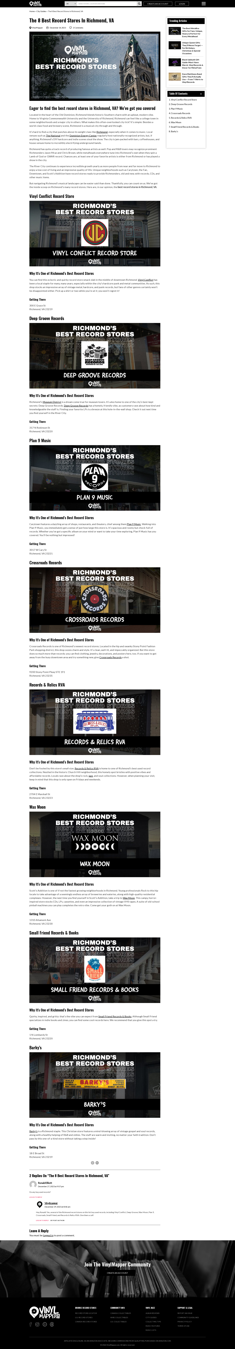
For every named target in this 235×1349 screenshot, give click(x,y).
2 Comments (78, 27)
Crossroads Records (110, 657)
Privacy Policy (184, 1322)
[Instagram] (37, 1324)
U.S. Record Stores (84, 1317)
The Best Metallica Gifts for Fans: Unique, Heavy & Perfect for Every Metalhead (192, 32)
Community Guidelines (188, 1317)
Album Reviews (152, 1313)
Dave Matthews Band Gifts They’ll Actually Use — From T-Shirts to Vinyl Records (192, 78)
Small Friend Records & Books (114, 1016)
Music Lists (151, 1330)
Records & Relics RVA (87, 768)
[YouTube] (44, 1324)
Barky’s (33, 1131)
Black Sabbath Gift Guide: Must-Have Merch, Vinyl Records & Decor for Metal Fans (192, 63)
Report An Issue (184, 1313)
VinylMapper (37, 27)
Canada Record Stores (86, 1322)
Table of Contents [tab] (178, 93)
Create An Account (157, 4)
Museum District (52, 401)
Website (92, 1162)
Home (32, 11)
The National (53, 135)
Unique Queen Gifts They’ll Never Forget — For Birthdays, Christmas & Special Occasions (192, 48)
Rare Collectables (119, 1317)
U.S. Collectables (118, 1322)
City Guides (41, 11)
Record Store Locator (86, 1313)
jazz (91, 775)
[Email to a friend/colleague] (97, 1162)
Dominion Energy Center (83, 135)
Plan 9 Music (134, 524)
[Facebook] (30, 1324)
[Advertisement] (186, 165)
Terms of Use (183, 1326)
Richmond (102, 131)
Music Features (153, 1326)
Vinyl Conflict (145, 279)
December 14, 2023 (58, 27)
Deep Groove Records (76, 405)
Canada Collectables (120, 1313)
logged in (48, 1235)
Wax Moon (129, 897)
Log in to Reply (35, 1197)
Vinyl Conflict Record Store (184, 99)
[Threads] (52, 1324)
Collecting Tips (153, 1322)
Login (182, 4)
